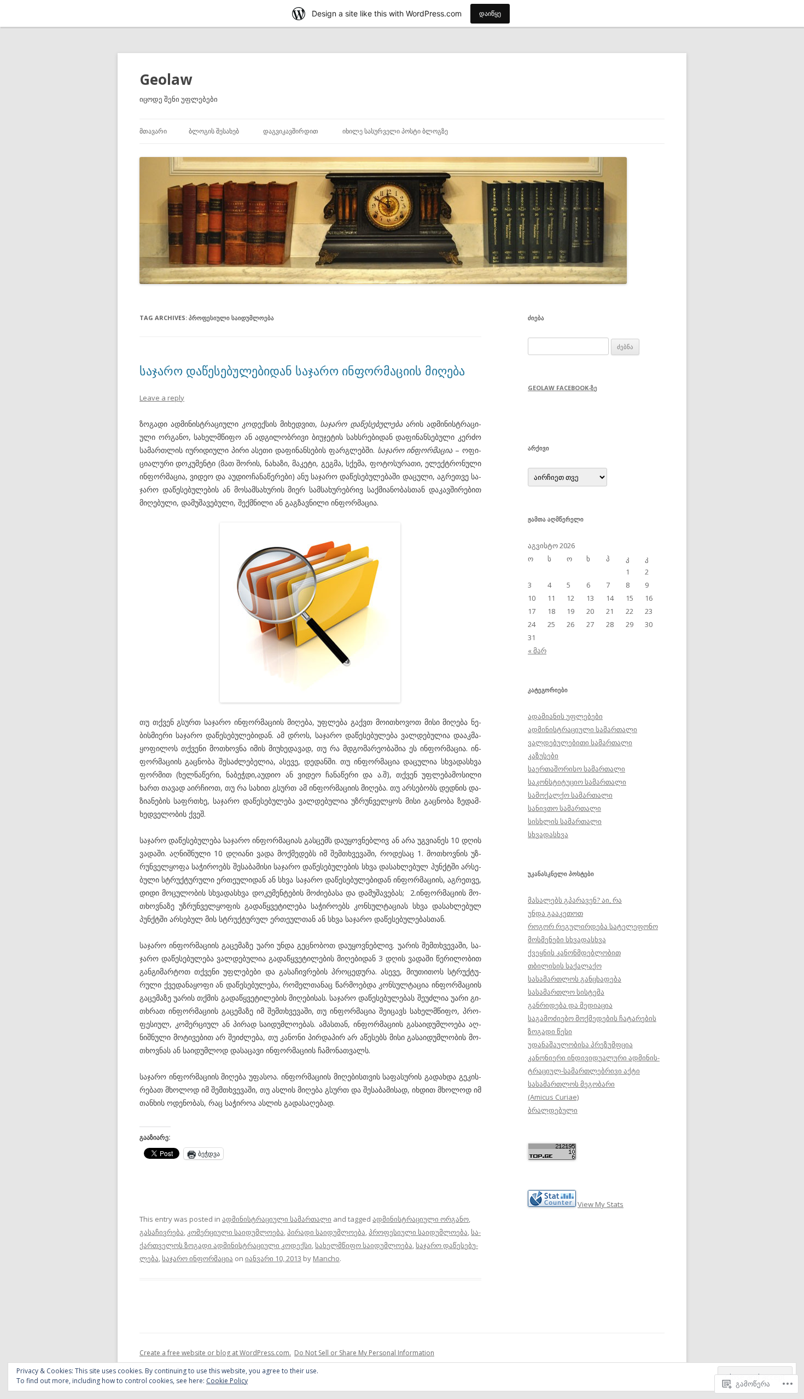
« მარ (537, 650)
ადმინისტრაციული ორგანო (420, 1219)
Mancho (326, 1258)
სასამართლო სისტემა (566, 992)
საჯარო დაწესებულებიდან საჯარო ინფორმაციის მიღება (302, 370)
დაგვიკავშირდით (290, 131)
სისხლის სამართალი (565, 821)
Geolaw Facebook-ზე (562, 388)
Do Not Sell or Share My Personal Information (364, 1352)
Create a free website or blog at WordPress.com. (215, 1352)
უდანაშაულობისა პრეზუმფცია (580, 1044)
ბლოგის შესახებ (214, 131)
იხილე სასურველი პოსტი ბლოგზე (395, 131)
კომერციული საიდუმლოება (235, 1232)
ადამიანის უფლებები (565, 716)
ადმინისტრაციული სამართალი (276, 1219)
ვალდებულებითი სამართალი (580, 742)
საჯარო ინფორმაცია (197, 1258)
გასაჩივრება (161, 1232)
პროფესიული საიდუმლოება (418, 1232)
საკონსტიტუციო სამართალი (577, 782)
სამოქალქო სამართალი (570, 795)
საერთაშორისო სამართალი (576, 769)
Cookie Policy (227, 1380)
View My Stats (601, 1204)
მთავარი (153, 131)
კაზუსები (543, 756)
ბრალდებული (553, 1110)
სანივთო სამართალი (564, 808)
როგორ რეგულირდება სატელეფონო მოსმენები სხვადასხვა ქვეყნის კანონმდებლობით (593, 939)
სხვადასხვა (548, 834)
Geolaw (165, 79)
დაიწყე (490, 13)
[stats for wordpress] (552, 1204)
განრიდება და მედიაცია (570, 1005)
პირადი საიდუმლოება (326, 1232)
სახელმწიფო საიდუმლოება (363, 1245)
